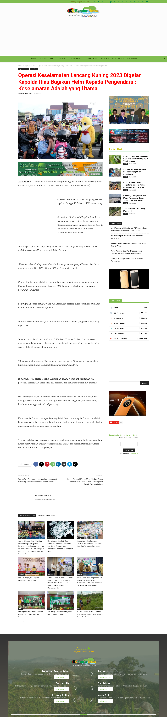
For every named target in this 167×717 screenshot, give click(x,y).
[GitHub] (106, 1)
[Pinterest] (119, 1)
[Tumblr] (135, 1)
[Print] (63, 464)
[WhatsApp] (52, 464)
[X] (139, 1)
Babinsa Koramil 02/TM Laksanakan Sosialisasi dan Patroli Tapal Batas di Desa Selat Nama (89, 614)
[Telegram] (69, 464)
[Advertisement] (83, 38)
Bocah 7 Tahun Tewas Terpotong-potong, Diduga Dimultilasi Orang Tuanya (134, 184)
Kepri (42, 59)
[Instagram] (110, 1)
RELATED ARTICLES (27, 516)
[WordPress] (143, 1)
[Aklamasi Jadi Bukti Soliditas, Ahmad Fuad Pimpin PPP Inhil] (60, 600)
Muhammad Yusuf (26, 93)
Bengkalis (22, 538)
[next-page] (23, 621)
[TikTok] (131, 1)
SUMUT (62, 59)
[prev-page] (19, 621)
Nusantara (75, 59)
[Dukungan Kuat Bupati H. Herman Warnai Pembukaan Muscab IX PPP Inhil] (31, 600)
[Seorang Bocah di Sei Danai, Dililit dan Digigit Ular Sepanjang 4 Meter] (115, 172)
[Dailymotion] (94, 1)
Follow (144, 313)
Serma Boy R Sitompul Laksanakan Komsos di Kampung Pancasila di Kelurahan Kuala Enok (37, 480)
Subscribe (143, 338)
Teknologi (91, 59)
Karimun (21, 574)
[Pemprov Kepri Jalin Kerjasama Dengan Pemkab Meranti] (31, 566)
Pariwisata (132, 59)
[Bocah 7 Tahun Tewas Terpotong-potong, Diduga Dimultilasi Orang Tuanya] (115, 185)
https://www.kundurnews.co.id (45, 499)
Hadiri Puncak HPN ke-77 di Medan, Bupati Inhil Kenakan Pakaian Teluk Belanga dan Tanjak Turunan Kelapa (85, 481)
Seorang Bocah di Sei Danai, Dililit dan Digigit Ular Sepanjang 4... (134, 171)
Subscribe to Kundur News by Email (123, 435)
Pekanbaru (34, 69)
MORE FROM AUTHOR (46, 516)
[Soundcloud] (127, 1)
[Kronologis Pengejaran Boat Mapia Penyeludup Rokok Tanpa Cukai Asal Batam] (115, 198)
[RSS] (123, 1)
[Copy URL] (75, 464)
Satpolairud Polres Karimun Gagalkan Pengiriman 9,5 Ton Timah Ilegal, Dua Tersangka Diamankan (89, 543)
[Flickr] (102, 1)
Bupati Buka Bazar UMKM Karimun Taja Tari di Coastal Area (128, 244)
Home (33, 59)
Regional (28, 66)
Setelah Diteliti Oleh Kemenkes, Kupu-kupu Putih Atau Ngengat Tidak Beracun (136, 158)
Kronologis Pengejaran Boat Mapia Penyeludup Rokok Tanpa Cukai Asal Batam (134, 198)
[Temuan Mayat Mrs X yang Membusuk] (115, 211)
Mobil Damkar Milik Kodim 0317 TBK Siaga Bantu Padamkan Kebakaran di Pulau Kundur (129, 229)
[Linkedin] (115, 1)
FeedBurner (134, 453)
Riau (52, 59)
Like (145, 308)
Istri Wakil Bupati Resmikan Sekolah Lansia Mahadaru (127, 237)
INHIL (20, 608)
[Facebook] (98, 1)
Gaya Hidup (117, 59)
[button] (164, 59)
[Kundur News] (83, 11)
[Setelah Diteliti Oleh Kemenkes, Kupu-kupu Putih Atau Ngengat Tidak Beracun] (115, 159)
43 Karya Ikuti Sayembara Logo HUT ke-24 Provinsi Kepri (127, 260)
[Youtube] (147, 1)
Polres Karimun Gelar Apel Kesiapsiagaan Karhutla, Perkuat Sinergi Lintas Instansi (126, 252)
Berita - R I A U (115, 149)
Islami (104, 59)
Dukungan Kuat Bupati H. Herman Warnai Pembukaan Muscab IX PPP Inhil (31, 614)
